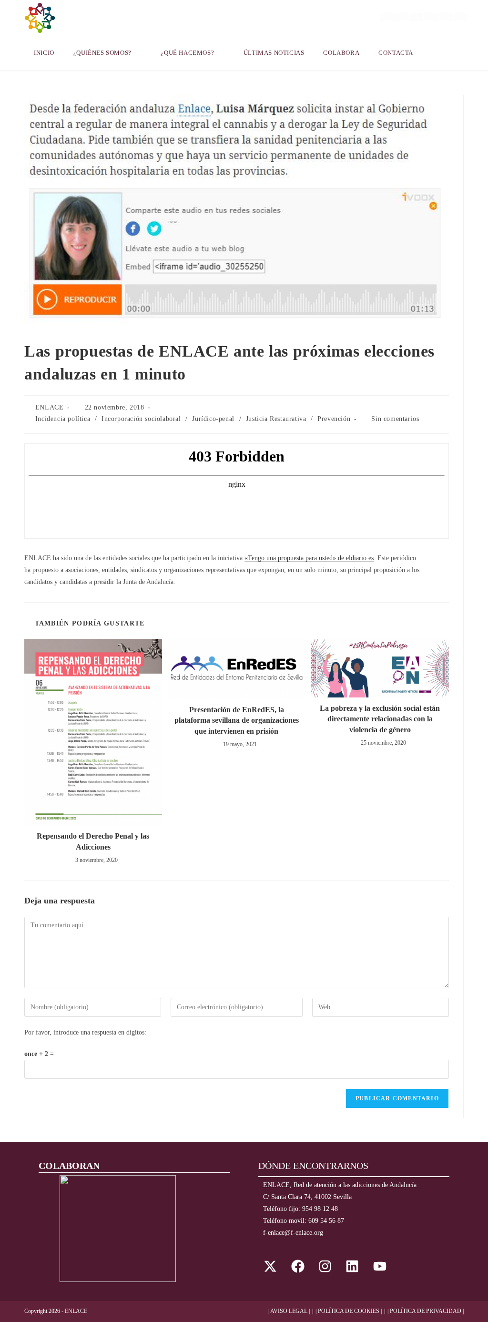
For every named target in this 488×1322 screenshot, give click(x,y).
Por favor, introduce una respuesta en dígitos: (85, 1032)
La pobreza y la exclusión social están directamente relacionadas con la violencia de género (380, 719)
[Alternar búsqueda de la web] (435, 53)
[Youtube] (380, 1266)
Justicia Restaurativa (276, 418)
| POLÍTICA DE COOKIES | (348, 1311)
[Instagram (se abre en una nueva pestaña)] (416, 17)
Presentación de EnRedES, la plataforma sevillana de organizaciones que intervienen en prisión (236, 720)
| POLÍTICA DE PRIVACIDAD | (425, 1311)
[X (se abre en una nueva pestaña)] (387, 17)
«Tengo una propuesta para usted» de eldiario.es (309, 558)
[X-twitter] (270, 1266)
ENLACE (49, 407)
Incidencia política (62, 418)
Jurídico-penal (213, 418)
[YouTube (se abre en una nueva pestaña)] (446, 17)
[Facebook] (297, 1266)
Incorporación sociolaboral (141, 418)
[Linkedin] (352, 1266)
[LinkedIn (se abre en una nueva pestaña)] (431, 17)
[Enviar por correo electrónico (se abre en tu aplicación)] (461, 17)
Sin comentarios (395, 418)
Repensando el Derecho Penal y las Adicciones (93, 841)
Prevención (333, 418)
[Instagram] (325, 1266)
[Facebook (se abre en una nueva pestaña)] (401, 17)
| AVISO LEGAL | (289, 1311)
